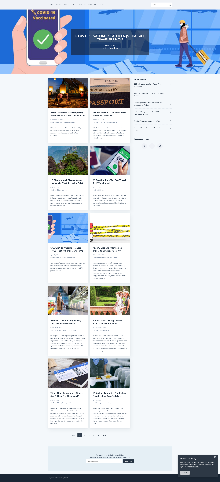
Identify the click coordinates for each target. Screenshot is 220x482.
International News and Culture (106, 258)
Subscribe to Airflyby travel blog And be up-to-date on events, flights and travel (110, 456)
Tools (58, 5)
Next (104, 435)
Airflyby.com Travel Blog (55, 478)
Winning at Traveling (102, 403)
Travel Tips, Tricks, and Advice (106, 122)
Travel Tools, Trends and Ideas (64, 122)
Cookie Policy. (194, 467)
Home (51, 5)
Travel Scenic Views (60, 190)
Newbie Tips (92, 5)
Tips (73, 5)
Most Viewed (99, 190)
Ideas (101, 5)
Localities (82, 5)
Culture (66, 5)
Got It (185, 473)
